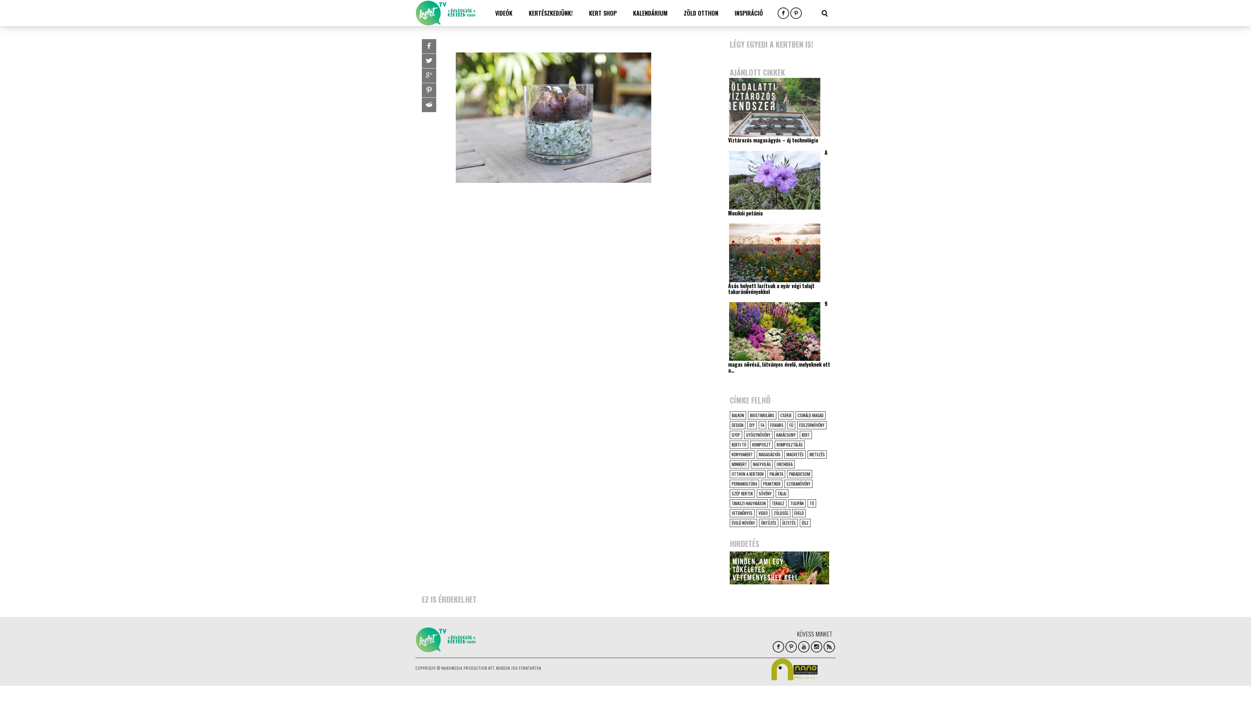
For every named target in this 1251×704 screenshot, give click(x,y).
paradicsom (799, 474)
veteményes (742, 513)
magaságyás (770, 454)
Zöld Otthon (701, 13)
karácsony (786, 435)
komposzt (761, 444)
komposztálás (790, 444)
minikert (739, 464)
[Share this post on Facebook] (429, 46)
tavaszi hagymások (749, 503)
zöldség (781, 513)
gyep (736, 435)
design (737, 425)
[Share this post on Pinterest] (429, 90)
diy (752, 425)
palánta (776, 474)
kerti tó (739, 444)
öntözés (768, 523)
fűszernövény (812, 425)
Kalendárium (650, 13)
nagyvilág (762, 464)
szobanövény (798, 483)
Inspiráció (749, 13)
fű (791, 425)
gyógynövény (758, 435)
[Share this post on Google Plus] (429, 75)
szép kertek (742, 493)
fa (762, 425)
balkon (738, 415)
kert (806, 435)
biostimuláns (762, 415)
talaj (782, 493)
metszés (817, 454)
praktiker (772, 483)
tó (812, 503)
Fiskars (777, 425)
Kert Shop (603, 13)
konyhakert (742, 454)
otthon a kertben (748, 474)
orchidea (785, 464)
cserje (786, 415)
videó (763, 513)
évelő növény (743, 523)
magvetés (795, 454)
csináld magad (811, 415)
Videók (503, 13)
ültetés (789, 523)
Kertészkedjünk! (551, 13)
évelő (799, 513)
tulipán (797, 503)
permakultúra (744, 483)
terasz (778, 503)
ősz (805, 523)
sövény (765, 493)
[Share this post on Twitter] (429, 61)
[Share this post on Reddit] (429, 105)
